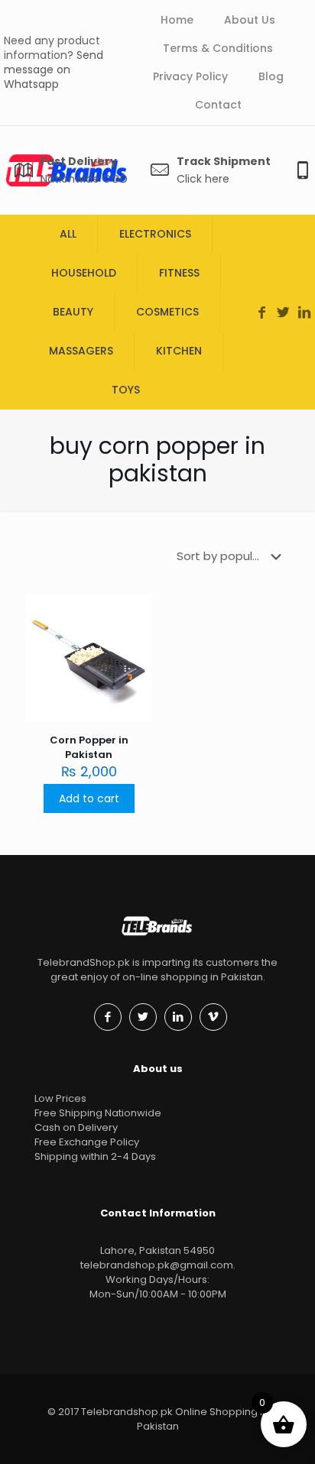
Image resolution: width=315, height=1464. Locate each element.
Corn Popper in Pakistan (89, 747)
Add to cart (89, 798)
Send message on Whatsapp (53, 69)
